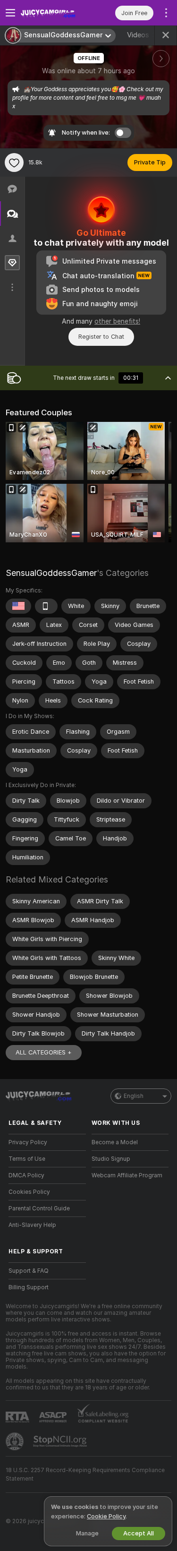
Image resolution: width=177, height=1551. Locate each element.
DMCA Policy (26, 1175)
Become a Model (115, 1142)
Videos (143, 35)
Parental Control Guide (39, 1208)
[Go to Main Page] (55, 13)
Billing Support (28, 1287)
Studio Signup (111, 1159)
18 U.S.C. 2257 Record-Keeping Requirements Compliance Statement (85, 1474)
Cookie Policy (106, 1516)
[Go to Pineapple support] (15, 1441)
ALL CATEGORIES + (44, 1052)
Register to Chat (101, 336)
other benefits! (117, 321)
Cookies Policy (29, 1192)
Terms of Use (26, 1159)
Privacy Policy (27, 1142)
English (133, 1096)
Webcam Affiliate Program (127, 1175)
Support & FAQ (28, 1271)
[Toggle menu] (10, 13)
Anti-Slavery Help (32, 1225)
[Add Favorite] (14, 162)
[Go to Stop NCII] (61, 1441)
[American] (18, 606)
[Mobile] (46, 606)
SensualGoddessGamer (51, 573)
